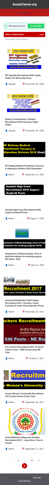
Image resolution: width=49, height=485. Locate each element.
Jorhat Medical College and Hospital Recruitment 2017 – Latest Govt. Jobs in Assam (24, 440)
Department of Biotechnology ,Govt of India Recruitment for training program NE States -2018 (23, 256)
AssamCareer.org (24, 4)
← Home (41, 35)
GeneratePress (24, 481)
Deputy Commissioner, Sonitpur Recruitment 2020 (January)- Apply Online (21, 122)
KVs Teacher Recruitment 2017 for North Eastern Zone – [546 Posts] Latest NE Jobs (24, 349)
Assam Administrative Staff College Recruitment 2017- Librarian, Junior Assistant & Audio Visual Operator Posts (24, 303)
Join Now (37, 26)
